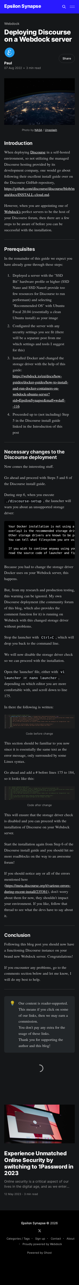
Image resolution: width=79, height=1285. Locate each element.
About (71, 1238)
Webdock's (12, 211)
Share (67, 58)
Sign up (40, 1238)
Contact (56, 1238)
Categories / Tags (18, 1238)
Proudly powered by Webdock (42, 1244)
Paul (8, 63)
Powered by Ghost (39, 1252)
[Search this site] (64, 6)
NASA (38, 130)
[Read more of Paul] (9, 52)
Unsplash (51, 130)
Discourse (38, 152)
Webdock (11, 23)
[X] (39, 1230)
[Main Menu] (72, 7)
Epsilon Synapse (22, 6)
